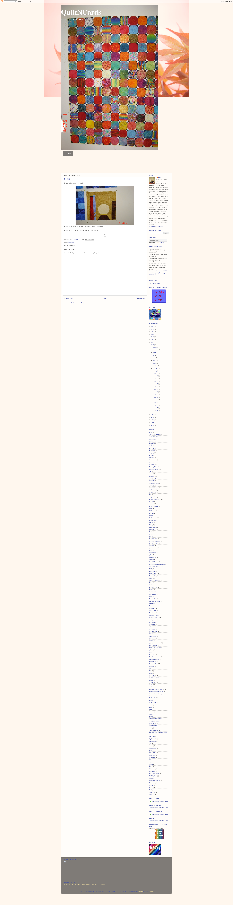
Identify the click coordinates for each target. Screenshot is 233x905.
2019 (152, 334)
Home (68, 153)
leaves (150, 596)
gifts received (152, 557)
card (150, 471)
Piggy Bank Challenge (155, 647)
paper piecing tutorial (154, 643)
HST (150, 583)
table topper (152, 755)
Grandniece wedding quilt (156, 566)
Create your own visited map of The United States (77, 884)
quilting (151, 680)
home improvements (154, 580)
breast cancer (152, 460)
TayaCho (140, 891)
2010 (152, 425)
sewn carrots (152, 723)
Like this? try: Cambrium (98, 884)
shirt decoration (153, 725)
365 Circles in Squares (155, 434)
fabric (150, 508)
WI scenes (152, 783)
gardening (151, 545)
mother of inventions (154, 617)
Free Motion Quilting (154, 541)
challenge (151, 476)
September (156, 350)
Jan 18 (156, 389)
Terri (159, 177)
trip (150, 762)
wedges (151, 778)
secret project (152, 712)
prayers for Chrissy (154, 659)
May (154, 360)
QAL (150, 668)
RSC (150, 707)
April (154, 363)
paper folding (152, 638)
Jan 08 (156, 400)
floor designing (153, 529)
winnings (151, 787)
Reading (151, 700)
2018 (152, 337)
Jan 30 (156, 373)
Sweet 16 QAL (153, 752)
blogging (151, 453)
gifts (150, 555)
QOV (150, 671)
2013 (152, 417)
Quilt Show (152, 675)
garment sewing (153, 548)
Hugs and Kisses (153, 587)
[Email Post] (82, 239)
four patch (151, 536)
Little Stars (152, 606)
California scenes (153, 469)
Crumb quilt (152, 492)
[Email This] (86, 239)
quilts (150, 685)
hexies (150, 578)
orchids (151, 633)
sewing (151, 716)
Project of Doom (153, 664)
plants (150, 652)
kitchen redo (152, 594)
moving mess (152, 620)
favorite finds (152, 520)
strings (151, 746)
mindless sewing (153, 615)
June (154, 358)
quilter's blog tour (154, 678)
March (155, 366)
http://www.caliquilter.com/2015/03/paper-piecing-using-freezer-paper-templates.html (159, 272)
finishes (151, 522)
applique (151, 441)
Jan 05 (156, 408)
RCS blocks (152, 698)
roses (150, 705)
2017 (152, 339)
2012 (152, 420)
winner (151, 785)
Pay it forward (153, 645)
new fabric (152, 629)
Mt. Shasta (152, 622)
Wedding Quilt (153, 776)
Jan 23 (156, 384)
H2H (150, 569)
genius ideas (152, 552)
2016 (152, 342)
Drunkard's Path (153, 506)
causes (151, 474)
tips (150, 760)
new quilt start (153, 631)
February (155, 368)
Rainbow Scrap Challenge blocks (157, 694)
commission (152, 485)
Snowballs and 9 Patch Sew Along (158, 732)
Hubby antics (152, 585)
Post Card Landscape (154, 657)
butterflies (151, 464)
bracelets (151, 457)
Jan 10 (156, 394)
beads (150, 446)
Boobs (151, 455)
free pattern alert (153, 543)
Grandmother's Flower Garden (157, 564)
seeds (150, 714)
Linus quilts (152, 599)
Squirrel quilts (153, 739)
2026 (152, 326)
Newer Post (68, 298)
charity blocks (153, 478)
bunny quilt (152, 462)
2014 (152, 414)
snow (150, 728)
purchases (151, 666)
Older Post (141, 298)
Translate (161, 242)
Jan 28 (156, 376)
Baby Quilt (152, 443)
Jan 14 (156, 392)
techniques (152, 757)
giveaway (151, 559)
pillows (151, 650)
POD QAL (71, 242)
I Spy (150, 589)
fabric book (152, 511)
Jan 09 (156, 397)
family (151, 515)
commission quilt (153, 488)
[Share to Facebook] (91, 239)
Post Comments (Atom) (77, 303)
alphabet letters (153, 439)
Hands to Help (153, 573)
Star (150, 743)
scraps (151, 709)
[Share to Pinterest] (93, 239)
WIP (150, 790)
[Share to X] (89, 239)
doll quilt (151, 501)
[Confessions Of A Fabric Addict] (159, 801)
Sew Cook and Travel (154, 283)
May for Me (152, 613)
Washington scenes (154, 773)
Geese (150, 550)
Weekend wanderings (154, 780)
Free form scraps (153, 538)
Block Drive (152, 448)
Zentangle (151, 794)
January (155, 371)
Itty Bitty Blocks (153, 592)
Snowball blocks (153, 730)
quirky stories (152, 687)
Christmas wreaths (154, 483)
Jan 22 (156, 386)
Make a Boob (152, 610)
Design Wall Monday (154, 499)
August (155, 352)
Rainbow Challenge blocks (156, 689)
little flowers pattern (154, 601)
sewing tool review (154, 721)
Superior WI (152, 748)
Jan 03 (156, 410)
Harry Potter (152, 576)
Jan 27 (156, 378)
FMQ (150, 532)
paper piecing (152, 640)
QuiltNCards (81, 12)
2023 (152, 329)
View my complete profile (156, 226)
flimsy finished (153, 527)
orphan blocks (153, 636)
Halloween (152, 571)
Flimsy (151, 525)
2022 (152, 331)
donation (151, 504)
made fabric (152, 608)
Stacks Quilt (152, 741)
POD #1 (67, 179)
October (155, 347)
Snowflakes (152, 736)
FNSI (150, 534)
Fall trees (151, 513)
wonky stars (152, 792)
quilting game (152, 682)
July (154, 355)
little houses (152, 603)
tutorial (151, 764)
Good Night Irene (153, 562)
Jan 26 (156, 381)
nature (150, 627)
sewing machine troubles (155, 718)
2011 (152, 422)
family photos (152, 518)
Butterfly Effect (153, 467)
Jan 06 (156, 405)
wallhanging (152, 771)
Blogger (152, 891)
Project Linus (152, 661)
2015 (152, 345)
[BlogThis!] (88, 239)
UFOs (150, 766)
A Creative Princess (154, 436)
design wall (152, 497)
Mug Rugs (152, 624)
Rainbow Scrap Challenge (156, 691)
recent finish (152, 702)
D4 (150, 494)
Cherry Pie (152, 481)
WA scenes (152, 769)
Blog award (152, 450)
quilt (150, 673)
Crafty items (152, 490)
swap (150, 750)
